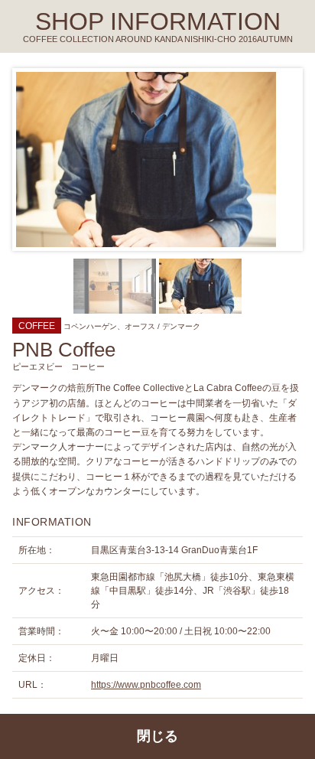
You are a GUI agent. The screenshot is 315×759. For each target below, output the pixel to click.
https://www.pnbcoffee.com (146, 684)
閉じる (157, 736)
